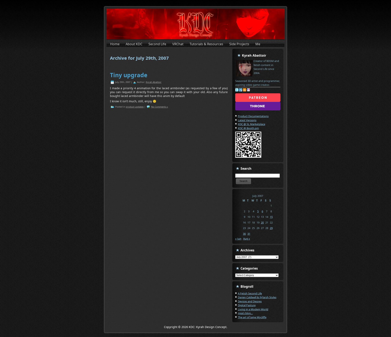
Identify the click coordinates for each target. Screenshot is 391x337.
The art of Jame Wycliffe (252, 317)
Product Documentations (253, 116)
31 (248, 234)
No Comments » (159, 106)
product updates (135, 106)
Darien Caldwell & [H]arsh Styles (257, 297)
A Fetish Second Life (250, 293)
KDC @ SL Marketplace (251, 124)
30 (244, 234)
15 (271, 217)
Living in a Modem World (253, 309)
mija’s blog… (245, 313)
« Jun (238, 238)
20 (262, 222)
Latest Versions (247, 120)
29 (271, 228)
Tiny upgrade (128, 75)
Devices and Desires (250, 301)
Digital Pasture (247, 305)
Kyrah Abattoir (153, 82)
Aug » (246, 238)
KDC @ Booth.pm (248, 128)
